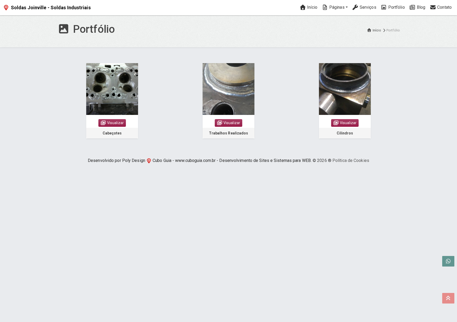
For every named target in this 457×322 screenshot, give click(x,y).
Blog (421, 7)
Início (311, 7)
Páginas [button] (336, 7)
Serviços (367, 7)
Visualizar (115, 123)
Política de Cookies (350, 160)
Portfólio (396, 7)
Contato (444, 7)
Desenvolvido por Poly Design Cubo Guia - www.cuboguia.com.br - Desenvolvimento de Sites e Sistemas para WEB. (200, 160)
